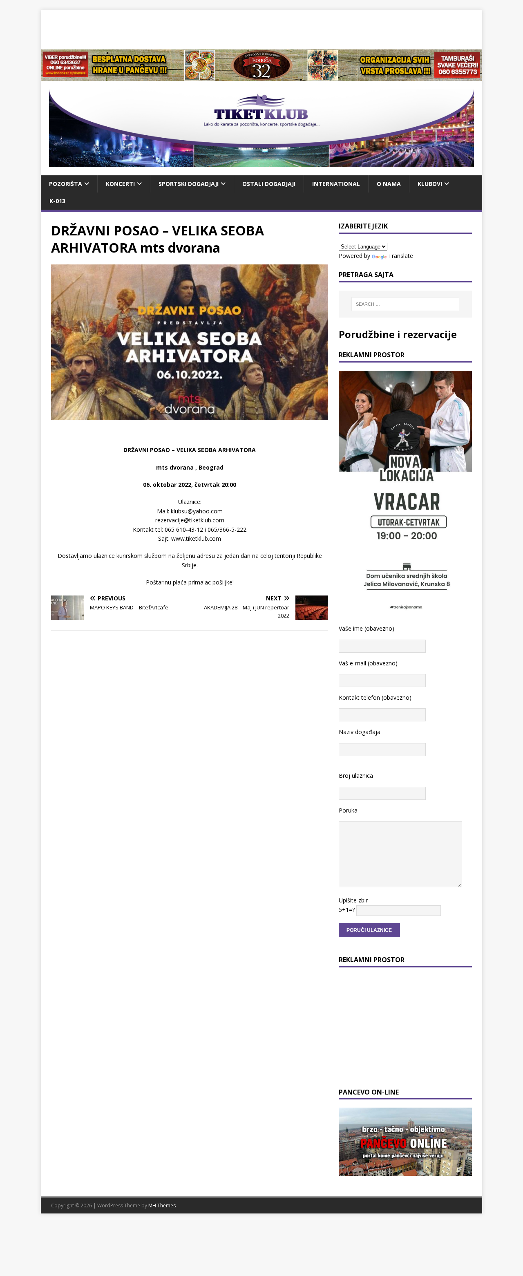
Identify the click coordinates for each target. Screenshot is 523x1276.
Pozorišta (65, 184)
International (336, 184)
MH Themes (162, 1205)
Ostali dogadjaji (268, 184)
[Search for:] (405, 304)
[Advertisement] (261, 28)
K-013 (57, 201)
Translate (400, 256)
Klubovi (430, 184)
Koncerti (120, 184)
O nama (389, 184)
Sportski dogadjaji (189, 184)
